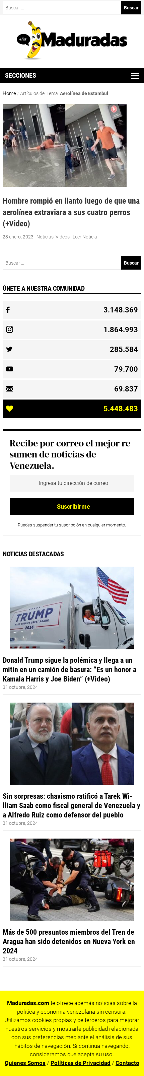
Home (9, 93)
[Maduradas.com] (72, 58)
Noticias (45, 236)
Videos (63, 236)
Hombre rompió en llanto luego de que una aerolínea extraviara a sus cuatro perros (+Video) (71, 212)
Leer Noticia (85, 236)
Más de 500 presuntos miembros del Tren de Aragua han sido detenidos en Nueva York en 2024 (69, 941)
